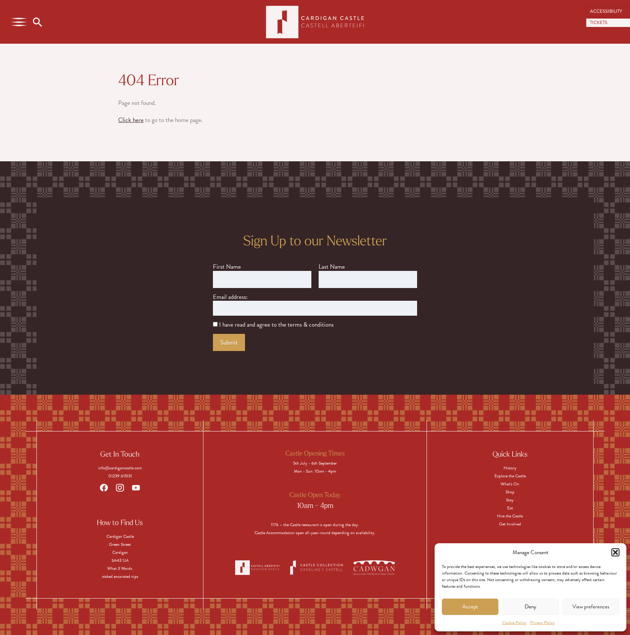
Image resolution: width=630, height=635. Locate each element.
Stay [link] (510, 500)
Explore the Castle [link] (510, 476)
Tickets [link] (598, 22)
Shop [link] (510, 492)
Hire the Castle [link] (510, 516)
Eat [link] (510, 508)
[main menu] (19, 22)
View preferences (590, 607)
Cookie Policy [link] (514, 622)
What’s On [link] (510, 484)
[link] (608, 11)
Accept (470, 607)
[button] (615, 552)
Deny (530, 607)
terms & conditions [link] (311, 324)
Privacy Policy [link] (542, 622)
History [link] (510, 468)
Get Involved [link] (510, 524)
